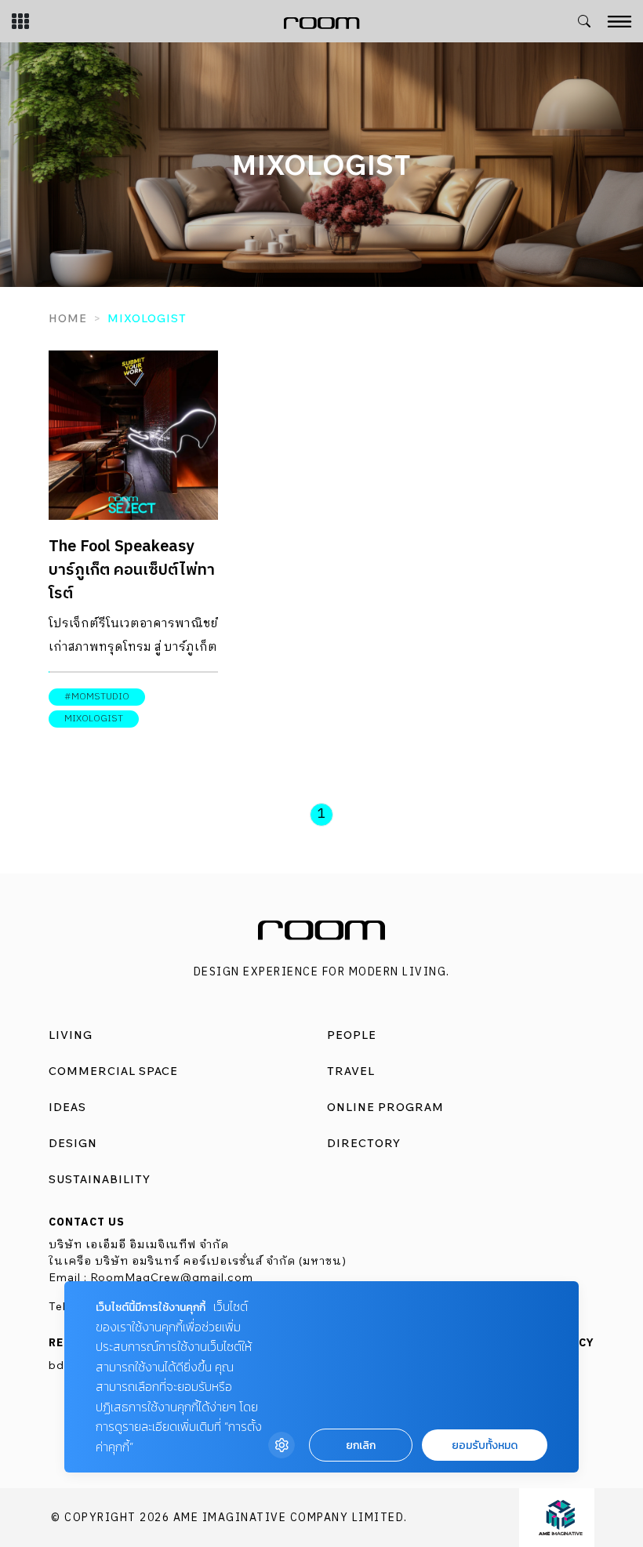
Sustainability (100, 1179)
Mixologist (93, 718)
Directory (364, 1143)
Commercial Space (113, 1071)
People (351, 1035)
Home (68, 318)
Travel (351, 1071)
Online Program (385, 1107)
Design (73, 1143)
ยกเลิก (361, 1445)
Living (71, 1035)
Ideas (67, 1107)
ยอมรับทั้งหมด (485, 1445)
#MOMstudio (96, 696)
